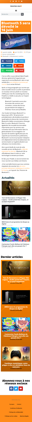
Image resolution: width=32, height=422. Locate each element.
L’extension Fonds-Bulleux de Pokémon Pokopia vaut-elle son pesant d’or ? (15, 245)
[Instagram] (19, 1)
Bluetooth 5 (5, 56)
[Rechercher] (22, 14)
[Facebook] (11, 388)
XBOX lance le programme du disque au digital (16, 308)
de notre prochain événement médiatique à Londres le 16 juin (16, 168)
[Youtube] (21, 1)
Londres (20, 56)
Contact (19, 404)
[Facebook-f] (10, 1)
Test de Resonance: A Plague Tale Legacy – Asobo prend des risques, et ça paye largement (15, 199)
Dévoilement (14, 56)
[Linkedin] (16, 1)
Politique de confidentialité (16, 412)
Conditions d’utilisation (16, 408)
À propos (11, 404)
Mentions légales (24, 416)
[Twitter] (13, 1)
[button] (16, 10)
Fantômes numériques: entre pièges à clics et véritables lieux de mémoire (16, 365)
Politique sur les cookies (11, 416)
